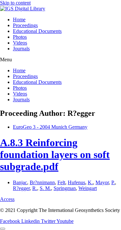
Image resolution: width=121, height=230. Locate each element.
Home (19, 19)
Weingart (87, 188)
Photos (20, 37)
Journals (21, 48)
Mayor (102, 182)
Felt (61, 182)
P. (113, 182)
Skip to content (15, 2)
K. (90, 182)
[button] (60, 60)
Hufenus (76, 182)
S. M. (45, 188)
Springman (65, 188)
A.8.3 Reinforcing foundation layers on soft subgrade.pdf (55, 154)
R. (34, 188)
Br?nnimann (42, 182)
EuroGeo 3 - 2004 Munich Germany (50, 127)
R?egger (21, 188)
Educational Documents (37, 31)
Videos (20, 42)
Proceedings (25, 25)
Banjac (20, 182)
